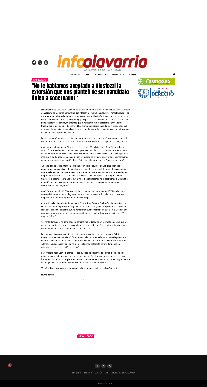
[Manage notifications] (10, 365)
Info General (75, 74)
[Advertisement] (103, 26)
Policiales (87, 74)
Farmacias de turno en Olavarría (124, 74)
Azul (106, 74)
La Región (98, 74)
